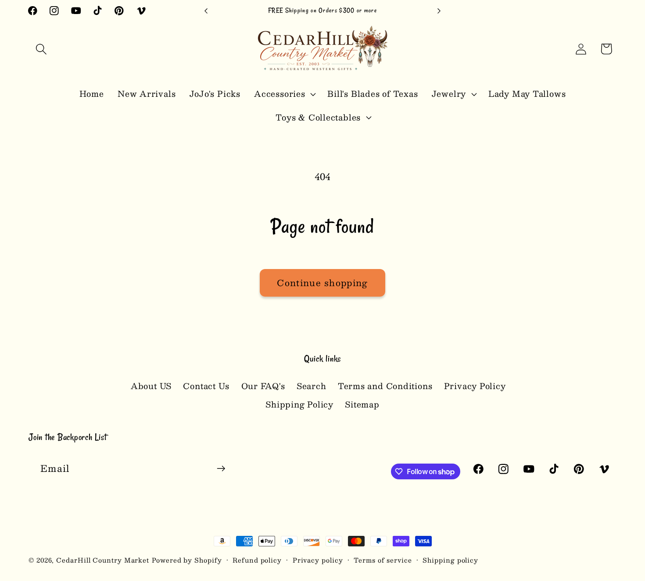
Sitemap (362, 404)
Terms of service (383, 560)
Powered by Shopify (187, 560)
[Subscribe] (220, 468)
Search (311, 386)
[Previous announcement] (206, 10)
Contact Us (206, 386)
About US (151, 386)
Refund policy (257, 560)
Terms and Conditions (385, 386)
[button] (41, 48)
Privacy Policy (475, 386)
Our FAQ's (263, 386)
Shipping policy (450, 560)
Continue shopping (322, 283)
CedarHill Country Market (102, 560)
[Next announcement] (439, 10)
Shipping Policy (299, 404)
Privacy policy (318, 560)
